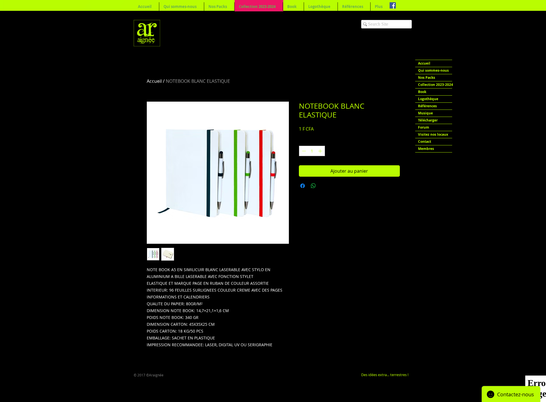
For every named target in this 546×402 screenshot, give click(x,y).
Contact (424, 141)
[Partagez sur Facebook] (302, 185)
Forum (423, 127)
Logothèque (428, 98)
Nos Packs (426, 77)
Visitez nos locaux (433, 134)
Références (427, 106)
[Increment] (320, 151)
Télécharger (428, 120)
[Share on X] (324, 185)
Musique (425, 113)
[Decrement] (303, 151)
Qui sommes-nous (433, 70)
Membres (426, 148)
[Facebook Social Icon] (393, 5)
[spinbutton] (312, 151)
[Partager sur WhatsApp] (313, 185)
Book (422, 91)
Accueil (154, 81)
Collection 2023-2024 (435, 84)
